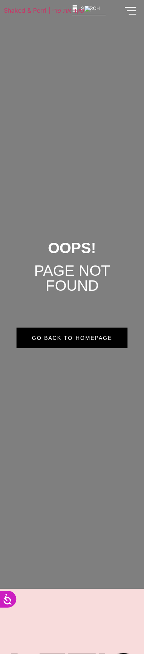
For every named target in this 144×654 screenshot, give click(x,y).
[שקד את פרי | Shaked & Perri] (47, 10)
